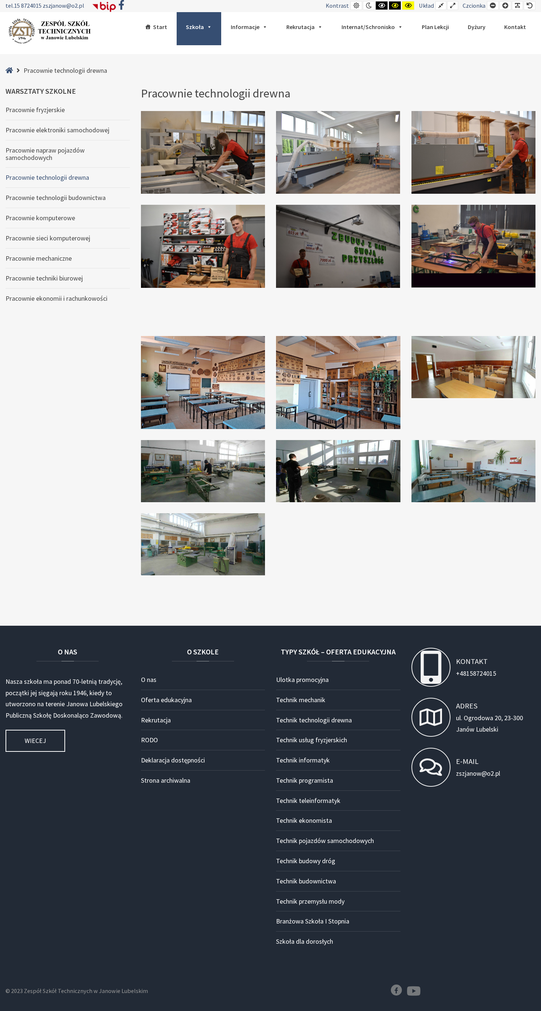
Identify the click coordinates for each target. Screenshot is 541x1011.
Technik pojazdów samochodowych (325, 840)
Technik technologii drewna (314, 720)
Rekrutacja (300, 27)
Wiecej (35, 740)
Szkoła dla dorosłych (304, 941)
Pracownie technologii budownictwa (56, 197)
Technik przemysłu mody (310, 901)
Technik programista (304, 780)
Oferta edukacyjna (166, 700)
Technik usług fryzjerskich (311, 740)
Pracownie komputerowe (40, 218)
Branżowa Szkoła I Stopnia (312, 921)
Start (160, 27)
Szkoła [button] (195, 27)
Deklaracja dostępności (173, 760)
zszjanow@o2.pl (63, 5)
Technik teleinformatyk (308, 800)
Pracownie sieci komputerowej (48, 238)
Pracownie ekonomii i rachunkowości (56, 298)
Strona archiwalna (165, 780)
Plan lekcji (435, 27)
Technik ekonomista (304, 820)
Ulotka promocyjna (302, 679)
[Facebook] (396, 990)
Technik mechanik (300, 700)
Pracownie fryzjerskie (35, 110)
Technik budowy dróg (305, 861)
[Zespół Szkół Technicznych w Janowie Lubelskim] (52, 31)
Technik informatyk (303, 760)
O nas (148, 679)
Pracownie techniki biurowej (44, 278)
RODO (149, 740)
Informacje (245, 27)
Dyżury (476, 27)
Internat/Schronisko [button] (368, 27)
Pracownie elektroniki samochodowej (57, 130)
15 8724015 (28, 5)
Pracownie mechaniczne (39, 258)
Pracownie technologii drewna (47, 177)
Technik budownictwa (306, 881)
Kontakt (515, 27)
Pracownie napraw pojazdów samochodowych (45, 154)
